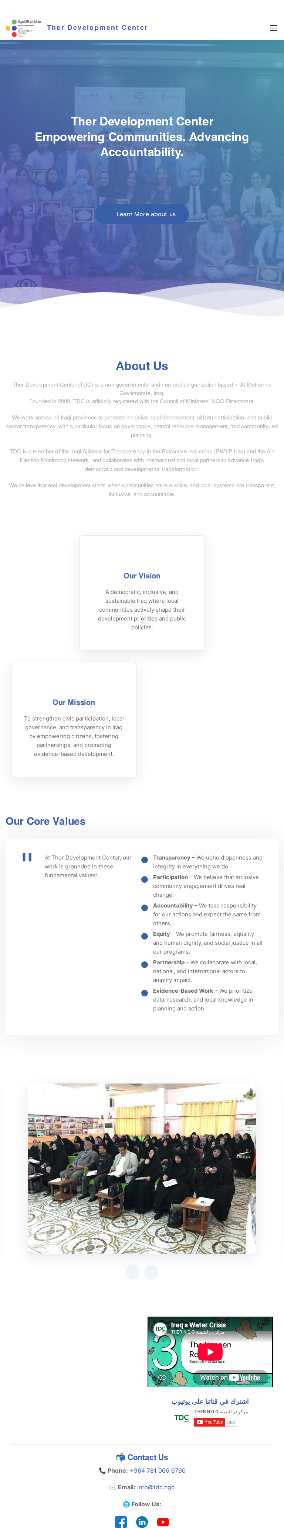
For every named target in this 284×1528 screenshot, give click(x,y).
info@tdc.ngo (156, 1487)
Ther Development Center (97, 27)
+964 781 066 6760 (158, 1470)
